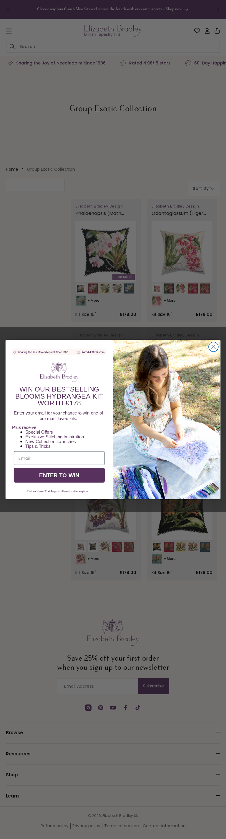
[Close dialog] (213, 347)
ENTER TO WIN (59, 475)
